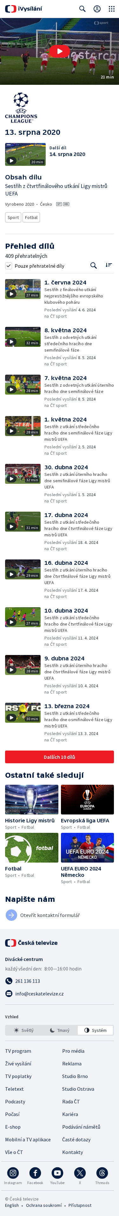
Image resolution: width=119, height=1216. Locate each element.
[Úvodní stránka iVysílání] (23, 9)
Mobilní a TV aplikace (28, 1139)
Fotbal (31, 217)
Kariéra (70, 1114)
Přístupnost (80, 1205)
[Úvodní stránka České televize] (31, 943)
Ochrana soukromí (44, 1205)
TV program (18, 1051)
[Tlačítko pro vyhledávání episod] (94, 265)
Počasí (12, 1114)
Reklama (72, 1063)
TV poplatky (18, 1076)
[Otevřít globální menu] (111, 9)
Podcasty (15, 1101)
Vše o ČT (14, 1152)
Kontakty (72, 1152)
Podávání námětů (81, 1127)
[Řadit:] (108, 265)
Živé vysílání (18, 1063)
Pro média (73, 1051)
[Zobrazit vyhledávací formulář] (82, 9)
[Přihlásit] (97, 9)
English (12, 1205)
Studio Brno (75, 1076)
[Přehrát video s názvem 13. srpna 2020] (59, 51)
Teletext (14, 1089)
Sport (13, 217)
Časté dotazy (76, 1139)
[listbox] (59, 1030)
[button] (59, 51)
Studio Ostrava (78, 1089)
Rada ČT (71, 1101)
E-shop (13, 1127)
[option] (23, 1030)
